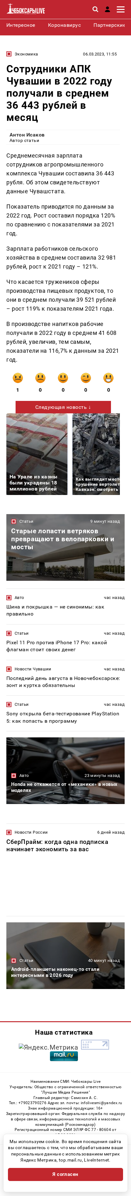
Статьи (26, 521)
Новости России (31, 832)
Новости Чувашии (33, 669)
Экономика (26, 54)
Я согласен (65, 1174)
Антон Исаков (27, 135)
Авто (19, 597)
